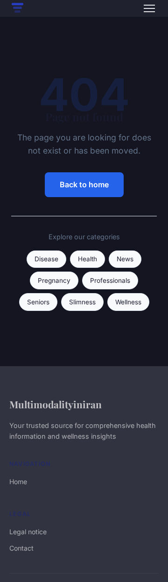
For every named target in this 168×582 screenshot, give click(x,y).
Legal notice (28, 532)
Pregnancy (54, 280)
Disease (46, 259)
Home (18, 482)
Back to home (84, 184)
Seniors (38, 302)
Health (87, 259)
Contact (21, 548)
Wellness (128, 302)
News (125, 259)
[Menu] (149, 8)
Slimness (82, 302)
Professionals (110, 280)
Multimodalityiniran (55, 404)
